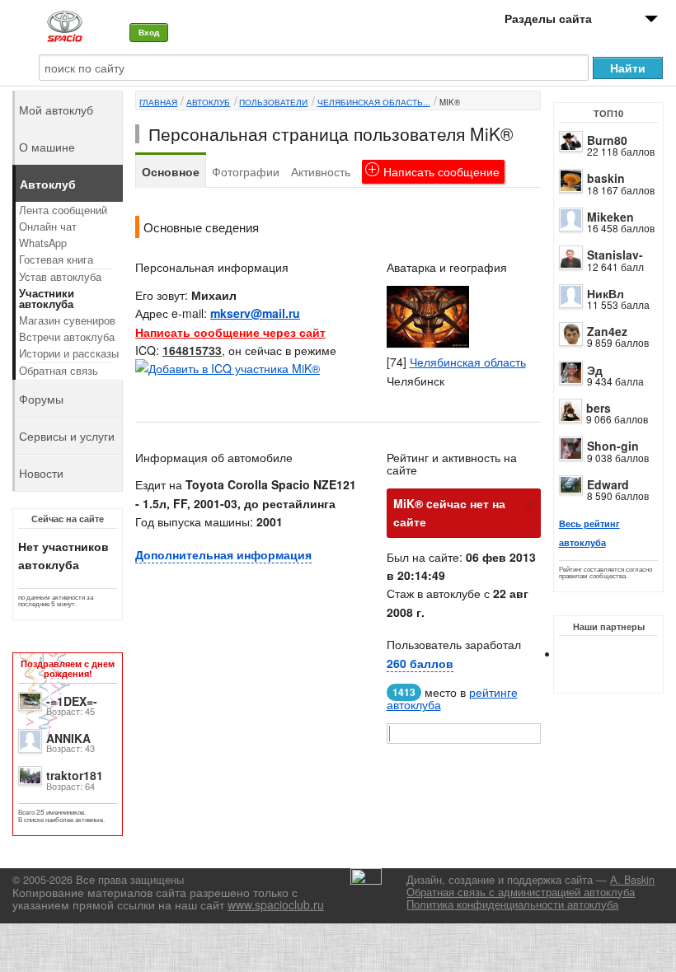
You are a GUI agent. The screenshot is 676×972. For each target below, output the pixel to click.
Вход (148, 32)
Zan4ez (607, 331)
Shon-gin (613, 445)
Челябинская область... (373, 102)
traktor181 (74, 775)
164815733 (192, 350)
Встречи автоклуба (67, 336)
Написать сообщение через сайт (230, 332)
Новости (41, 473)
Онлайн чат (48, 226)
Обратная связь (58, 370)
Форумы (41, 398)
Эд (595, 370)
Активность (320, 171)
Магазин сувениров (67, 320)
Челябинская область (468, 361)
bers (598, 408)
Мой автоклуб (56, 109)
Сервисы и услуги (67, 436)
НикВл (605, 293)
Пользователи (273, 102)
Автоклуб (208, 102)
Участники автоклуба (46, 298)
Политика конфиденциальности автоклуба (512, 904)
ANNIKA (68, 738)
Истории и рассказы (69, 353)
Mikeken (610, 216)
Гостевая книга (56, 259)
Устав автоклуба (60, 276)
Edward (608, 484)
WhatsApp (43, 243)
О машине (47, 146)
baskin (606, 178)
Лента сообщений (63, 210)
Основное (171, 171)
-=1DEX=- (71, 701)
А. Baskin (632, 879)
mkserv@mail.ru (255, 313)
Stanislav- (615, 254)
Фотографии (245, 171)
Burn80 (607, 140)
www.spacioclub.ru (276, 904)
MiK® (449, 102)
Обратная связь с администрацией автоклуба (520, 892)
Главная (158, 102)
